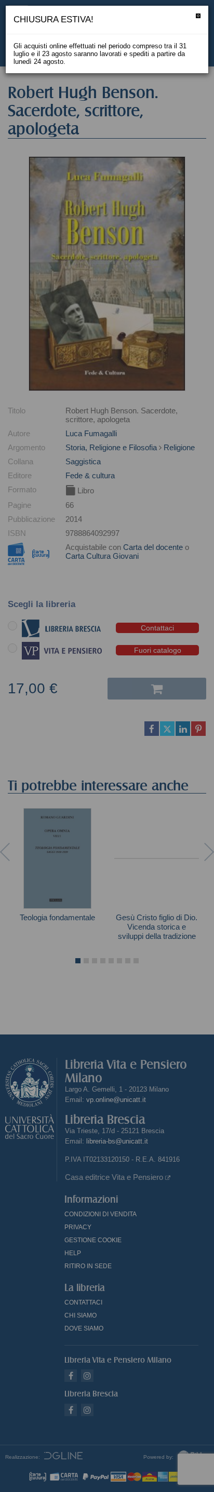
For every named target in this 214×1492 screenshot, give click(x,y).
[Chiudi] (198, 16)
